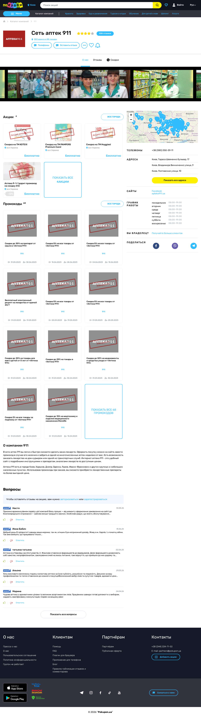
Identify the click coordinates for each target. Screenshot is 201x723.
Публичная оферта (112, 651)
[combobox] (96, 5)
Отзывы (97, 59)
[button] (158, 119)
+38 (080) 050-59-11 (162, 150)
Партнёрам (108, 646)
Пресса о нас (10, 646)
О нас (85, 59)
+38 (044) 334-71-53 (162, 646)
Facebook (157, 191)
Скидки (115, 59)
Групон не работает (13, 664)
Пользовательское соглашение (19, 655)
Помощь (57, 646)
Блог (55, 664)
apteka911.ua (158, 193)
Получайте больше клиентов (167, 233)
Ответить (20, 520)
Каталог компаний (44, 14)
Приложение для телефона (67, 660)
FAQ (55, 651)
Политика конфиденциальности (19, 660)
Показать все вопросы (63, 614)
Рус (192, 5)
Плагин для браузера (64, 655)
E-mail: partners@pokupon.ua (166, 651)
